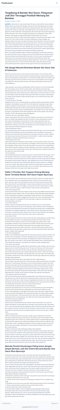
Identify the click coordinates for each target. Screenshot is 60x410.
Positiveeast (7, 3)
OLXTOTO (8, 24)
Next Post (55, 403)
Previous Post (6, 403)
